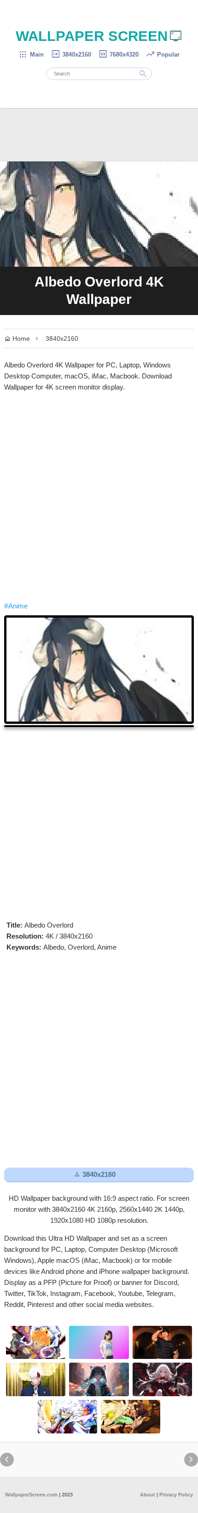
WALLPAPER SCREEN (99, 36)
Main (31, 54)
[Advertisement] (99, 497)
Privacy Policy (176, 1494)
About (147, 1494)
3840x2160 (71, 54)
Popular (163, 54)
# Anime (16, 606)
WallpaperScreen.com (31, 1494)
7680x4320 (118, 54)
